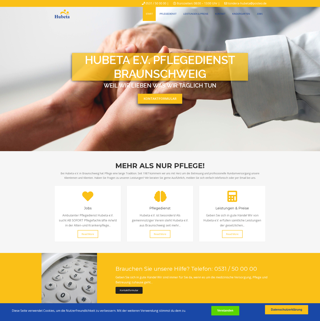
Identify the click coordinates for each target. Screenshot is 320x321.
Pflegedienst (168, 14)
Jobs (260, 14)
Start (149, 14)
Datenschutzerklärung (286, 309)
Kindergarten (241, 14)
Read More (88, 234)
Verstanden (225, 310)
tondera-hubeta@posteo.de (247, 3)
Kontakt (220, 14)
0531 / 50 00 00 (156, 3)
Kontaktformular (160, 98)
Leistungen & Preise (195, 14)
